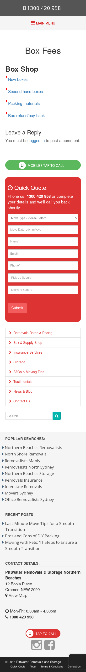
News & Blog (21, 391)
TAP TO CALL (45, 633)
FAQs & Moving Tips (27, 371)
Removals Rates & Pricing (32, 332)
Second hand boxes (25, 91)
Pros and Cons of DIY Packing (32, 536)
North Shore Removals (26, 454)
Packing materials (24, 103)
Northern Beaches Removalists (33, 447)
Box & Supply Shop (26, 342)
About (33, 666)
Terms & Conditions (52, 666)
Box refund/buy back (26, 115)
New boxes (18, 79)
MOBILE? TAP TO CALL (45, 165)
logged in (37, 140)
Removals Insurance (24, 480)
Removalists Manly (22, 460)
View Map (18, 595)
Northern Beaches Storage (29, 473)
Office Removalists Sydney (29, 499)
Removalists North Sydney (29, 467)
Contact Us (20, 401)
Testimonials (21, 381)
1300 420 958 (43, 7)
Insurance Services (26, 352)
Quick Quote (18, 666)
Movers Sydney (19, 493)
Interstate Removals (23, 486)
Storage (18, 362)
